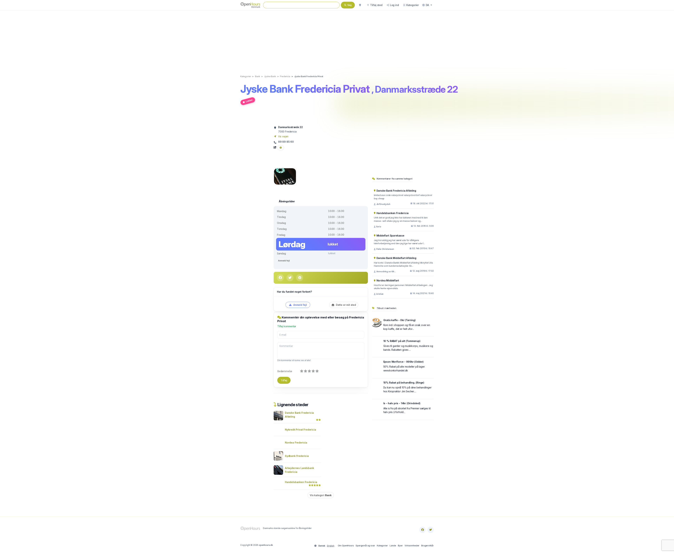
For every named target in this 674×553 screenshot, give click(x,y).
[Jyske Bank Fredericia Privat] (285, 176)
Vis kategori (321, 495)
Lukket (249, 100)
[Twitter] (430, 530)
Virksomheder (412, 545)
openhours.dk (266, 545)
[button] (427, 5)
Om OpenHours (346, 545)
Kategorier (382, 545)
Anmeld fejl (283, 260)
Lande (393, 545)
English (330, 545)
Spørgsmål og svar (365, 545)
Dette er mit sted (345, 304)
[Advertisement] (337, 39)
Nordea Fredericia (296, 442)
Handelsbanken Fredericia (301, 482)
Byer (400, 545)
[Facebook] (422, 530)
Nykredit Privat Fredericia (300, 429)
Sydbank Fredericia (297, 455)
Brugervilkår (427, 545)
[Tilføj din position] (360, 5)
